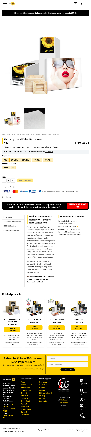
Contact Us (43, 401)
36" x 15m (25, 160)
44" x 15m (36, 160)
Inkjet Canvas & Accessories (16, 134)
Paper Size (6, 156)
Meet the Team (26, 385)
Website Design (71, 429)
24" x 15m (14, 160)
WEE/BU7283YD (19, 431)
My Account (43, 382)
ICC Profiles (43, 385)
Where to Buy (25, 387)
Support (42, 387)
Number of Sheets (9, 163)
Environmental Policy (8, 431)
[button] (81, 3)
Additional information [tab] (12, 221)
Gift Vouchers (26, 390)
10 (13, 167)
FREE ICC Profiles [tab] (9, 226)
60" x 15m (47, 160)
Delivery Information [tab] (11, 230)
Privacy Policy (26, 409)
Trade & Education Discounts (24, 395)
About (23, 382)
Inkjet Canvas (30, 134)
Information (8, 197)
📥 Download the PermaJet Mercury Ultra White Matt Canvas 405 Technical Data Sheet (40, 279)
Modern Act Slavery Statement (11, 428)
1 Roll (6, 167)
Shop (4, 134)
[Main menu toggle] (87, 4)
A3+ (5, 160)
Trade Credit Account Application (25, 403)
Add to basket (25, 180)
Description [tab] (7, 217)
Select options (12, 329)
